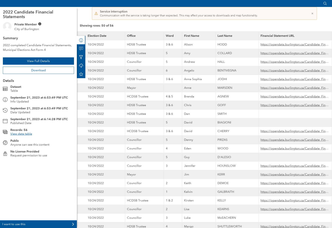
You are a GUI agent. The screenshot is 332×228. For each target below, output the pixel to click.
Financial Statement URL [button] (277, 36)
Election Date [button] (97, 36)
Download (38, 70)
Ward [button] (170, 36)
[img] (40, 24)
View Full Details (38, 61)
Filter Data (81, 57)
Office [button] (131, 36)
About (81, 40)
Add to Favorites (81, 74)
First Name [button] (191, 36)
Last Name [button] (224, 36)
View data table (21, 134)
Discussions (81, 48)
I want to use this (13, 224)
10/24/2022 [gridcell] (96, 44)
